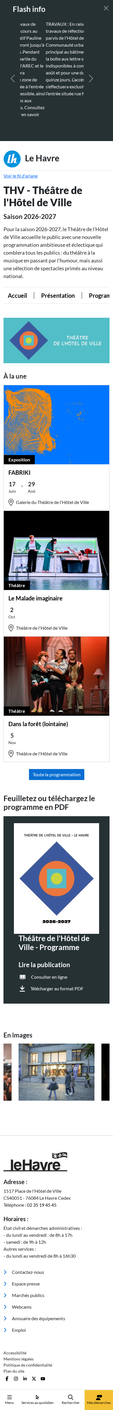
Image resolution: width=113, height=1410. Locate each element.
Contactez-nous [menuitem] (27, 1237)
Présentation (49, 260)
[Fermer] (106, 8)
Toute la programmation (57, 739)
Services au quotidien (37, 1402)
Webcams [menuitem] (21, 1272)
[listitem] (56, 1037)
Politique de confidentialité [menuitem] (27, 1330)
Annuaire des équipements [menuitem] (38, 1283)
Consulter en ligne (49, 942)
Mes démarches (99, 1402)
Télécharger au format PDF (56, 953)
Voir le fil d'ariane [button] (20, 141)
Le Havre (41, 123)
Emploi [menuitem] (18, 1295)
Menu (9, 1402)
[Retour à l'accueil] (56, 1127)
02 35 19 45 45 (42, 1170)
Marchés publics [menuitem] (27, 1260)
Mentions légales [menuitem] (18, 1324)
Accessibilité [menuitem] (14, 1318)
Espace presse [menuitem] (25, 1249)
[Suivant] (91, 61)
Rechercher (71, 1402)
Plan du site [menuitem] (13, 1336)
